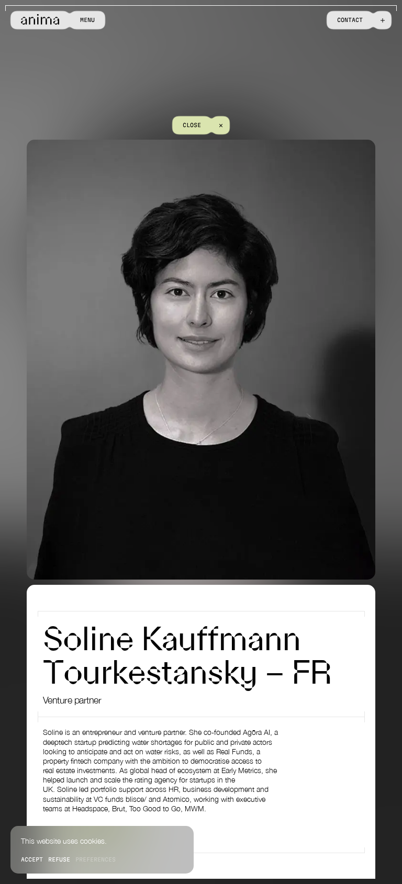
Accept (32, 859)
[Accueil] (40, 20)
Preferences (95, 859)
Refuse (59, 859)
